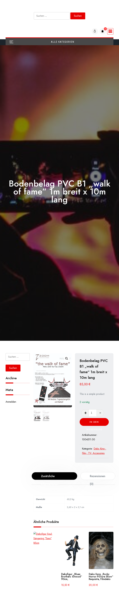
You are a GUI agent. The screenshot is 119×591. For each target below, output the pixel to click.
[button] (66, 358)
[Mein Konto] (95, 31)
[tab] (54, 476)
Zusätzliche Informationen (49, 477)
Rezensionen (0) (97, 477)
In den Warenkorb (94, 423)
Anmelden (11, 402)
